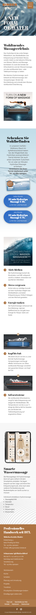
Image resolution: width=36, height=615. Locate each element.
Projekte (7, 584)
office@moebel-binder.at (17, 548)
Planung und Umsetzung (12, 580)
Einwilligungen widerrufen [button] (13, 594)
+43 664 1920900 (12, 545)
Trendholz (7, 587)
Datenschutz (25, 604)
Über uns (9, 602)
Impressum (15, 604)
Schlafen (7, 577)
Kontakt (7, 604)
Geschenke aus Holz (21, 602)
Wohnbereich (8, 570)
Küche (6, 574)
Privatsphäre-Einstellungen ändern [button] (16, 591)
